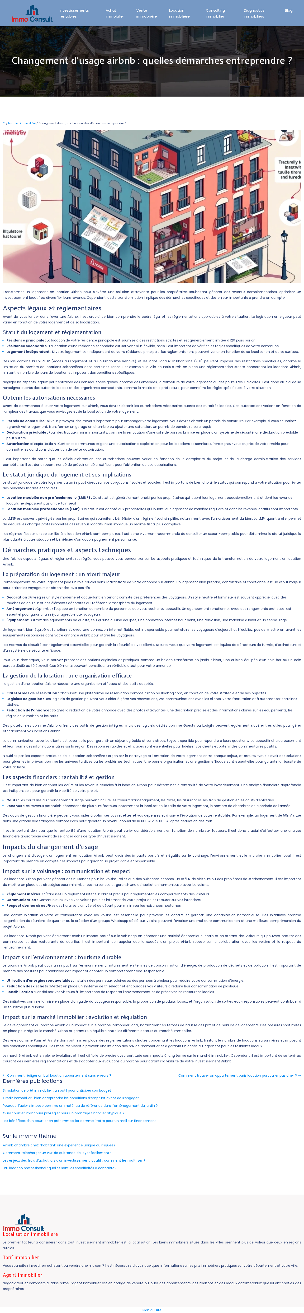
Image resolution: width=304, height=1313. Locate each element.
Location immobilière (179, 13)
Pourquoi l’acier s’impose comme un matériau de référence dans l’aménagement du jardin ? (80, 1105)
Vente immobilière (146, 13)
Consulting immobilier (215, 13)
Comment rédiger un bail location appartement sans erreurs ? (59, 1075)
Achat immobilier (115, 13)
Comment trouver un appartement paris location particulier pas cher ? (237, 1075)
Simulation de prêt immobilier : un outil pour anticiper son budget (57, 1090)
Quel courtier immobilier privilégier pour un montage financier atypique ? (63, 1113)
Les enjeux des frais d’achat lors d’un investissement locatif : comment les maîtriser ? (74, 1160)
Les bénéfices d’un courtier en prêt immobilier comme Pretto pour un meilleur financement (79, 1120)
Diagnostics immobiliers (254, 13)
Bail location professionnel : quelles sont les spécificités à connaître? (59, 1168)
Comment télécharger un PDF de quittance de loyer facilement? (57, 1152)
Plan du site (152, 1310)
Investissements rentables (74, 13)
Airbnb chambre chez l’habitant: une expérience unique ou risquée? (59, 1145)
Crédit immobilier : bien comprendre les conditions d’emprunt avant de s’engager (71, 1098)
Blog (289, 10)
